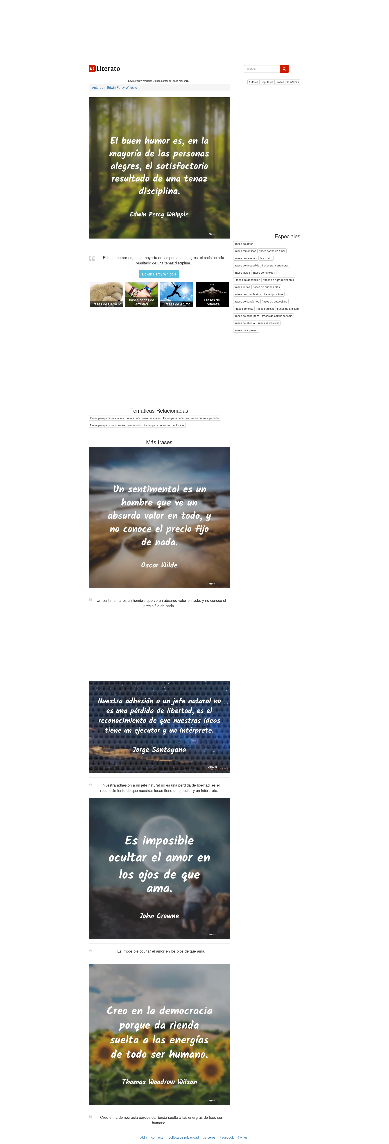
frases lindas (242, 287)
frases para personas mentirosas (164, 425)
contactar (158, 1137)
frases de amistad (288, 309)
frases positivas (273, 294)
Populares (267, 82)
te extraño (266, 258)
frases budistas (265, 309)
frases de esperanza (247, 316)
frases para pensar (246, 330)
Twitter (242, 1137)
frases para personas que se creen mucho (116, 425)
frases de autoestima (274, 301)
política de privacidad (184, 1137)
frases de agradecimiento (278, 280)
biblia (143, 1137)
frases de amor (244, 244)
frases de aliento (245, 323)
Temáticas (293, 82)
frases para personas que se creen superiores (191, 418)
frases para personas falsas (107, 418)
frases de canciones (247, 301)
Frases (280, 82)
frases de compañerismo (277, 316)
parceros (209, 1137)
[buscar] (284, 69)
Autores (253, 82)
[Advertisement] (194, 31)
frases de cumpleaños (248, 294)
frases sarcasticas (268, 323)
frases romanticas (245, 251)
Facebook (226, 1137)
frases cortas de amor (272, 251)
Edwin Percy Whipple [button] (159, 274)
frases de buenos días (266, 287)
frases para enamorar (275, 265)
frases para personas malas (144, 418)
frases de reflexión (264, 273)
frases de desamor (246, 258)
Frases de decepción (247, 280)
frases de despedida (247, 265)
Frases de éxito (244, 309)
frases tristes (242, 273)
